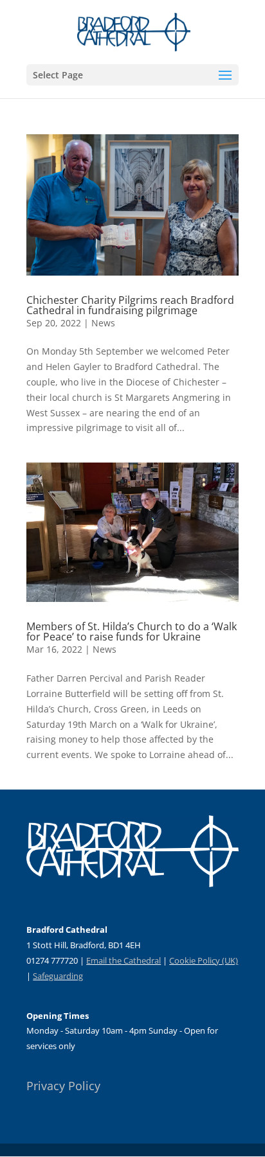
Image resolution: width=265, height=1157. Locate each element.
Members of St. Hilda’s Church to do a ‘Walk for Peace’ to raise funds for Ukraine (131, 631)
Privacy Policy (63, 1085)
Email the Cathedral (123, 960)
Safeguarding (58, 976)
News (103, 323)
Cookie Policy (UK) (203, 960)
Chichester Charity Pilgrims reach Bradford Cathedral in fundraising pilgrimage (130, 305)
